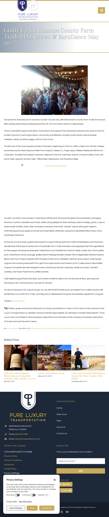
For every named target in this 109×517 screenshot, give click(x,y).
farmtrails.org (18, 301)
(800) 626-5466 (21, 434)
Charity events (41, 328)
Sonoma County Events (78, 328)
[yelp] (62, 512)
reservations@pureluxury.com (27, 439)
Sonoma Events (93, 328)
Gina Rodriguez (11, 328)
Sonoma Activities (63, 328)
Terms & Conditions (13, 460)
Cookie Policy (10, 469)
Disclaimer (9, 464)
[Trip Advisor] (67, 512)
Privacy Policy (10, 456)
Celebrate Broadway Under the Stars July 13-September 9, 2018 (68, 374)
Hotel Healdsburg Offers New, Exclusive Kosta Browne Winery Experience (35, 376)
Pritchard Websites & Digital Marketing (81, 507)
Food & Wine (51, 328)
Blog (33, 328)
